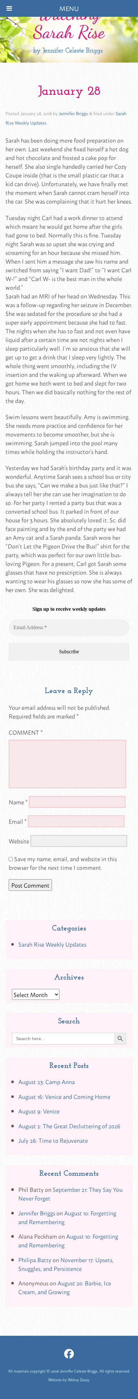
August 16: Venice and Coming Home (64, 1096)
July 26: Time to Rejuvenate (53, 1140)
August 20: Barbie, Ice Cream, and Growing (64, 1287)
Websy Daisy (78, 1379)
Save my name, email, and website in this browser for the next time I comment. (63, 863)
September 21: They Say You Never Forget (70, 1193)
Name (18, 802)
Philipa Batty (34, 1259)
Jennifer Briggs (73, 113)
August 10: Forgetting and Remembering (67, 1217)
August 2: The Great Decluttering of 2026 (69, 1126)
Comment (26, 732)
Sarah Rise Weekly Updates (52, 944)
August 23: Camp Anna (46, 1081)
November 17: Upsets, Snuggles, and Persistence (66, 1264)
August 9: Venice (39, 1111)
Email (18, 821)
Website (19, 841)
